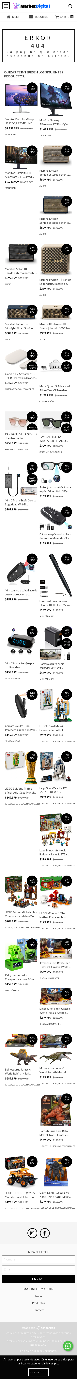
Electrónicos (12, 990)
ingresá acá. (38, 1345)
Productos (38, 1303)
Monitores (10, 134)
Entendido (38, 1372)
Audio (42, 186)
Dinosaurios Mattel (49, 978)
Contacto (38, 1310)
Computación (46, 401)
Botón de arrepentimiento (38, 1351)
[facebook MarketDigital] (45, 1233)
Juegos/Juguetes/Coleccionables (57, 741)
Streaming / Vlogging (16, 449)
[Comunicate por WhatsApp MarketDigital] (68, 1346)
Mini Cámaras (46, 616)
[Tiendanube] (38, 1329)
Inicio (38, 1296)
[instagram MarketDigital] (32, 1233)
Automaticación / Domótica (19, 389)
